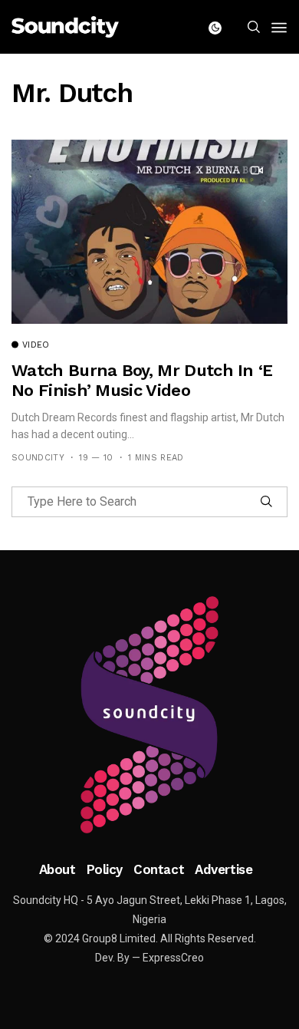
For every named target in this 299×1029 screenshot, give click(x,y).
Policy (105, 869)
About (57, 869)
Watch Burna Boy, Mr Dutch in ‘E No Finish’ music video (142, 380)
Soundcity (38, 458)
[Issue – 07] (149, 715)
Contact (158, 869)
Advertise (223, 869)
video (36, 345)
